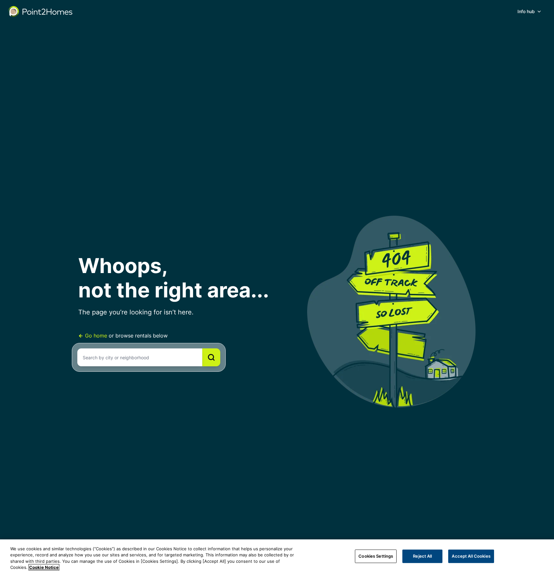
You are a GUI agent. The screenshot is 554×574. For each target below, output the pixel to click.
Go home (96, 335)
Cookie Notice (44, 567)
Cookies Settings (375, 556)
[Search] (211, 357)
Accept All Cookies (471, 556)
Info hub (526, 11)
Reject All (422, 556)
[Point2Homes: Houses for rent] (41, 11)
